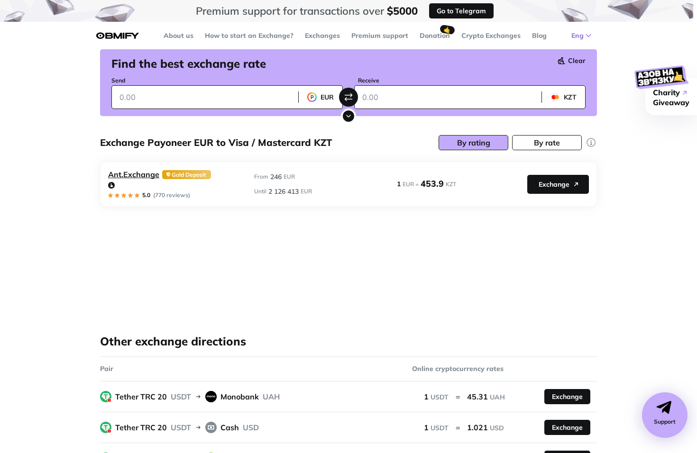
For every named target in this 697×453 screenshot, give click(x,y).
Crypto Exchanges (491, 35)
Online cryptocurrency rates (458, 368)
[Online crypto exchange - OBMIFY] (117, 35)
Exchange (554, 184)
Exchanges (322, 35)
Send (118, 80)
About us (178, 35)
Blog (539, 35)
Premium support (379, 35)
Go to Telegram (461, 11)
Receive (368, 80)
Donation (435, 35)
